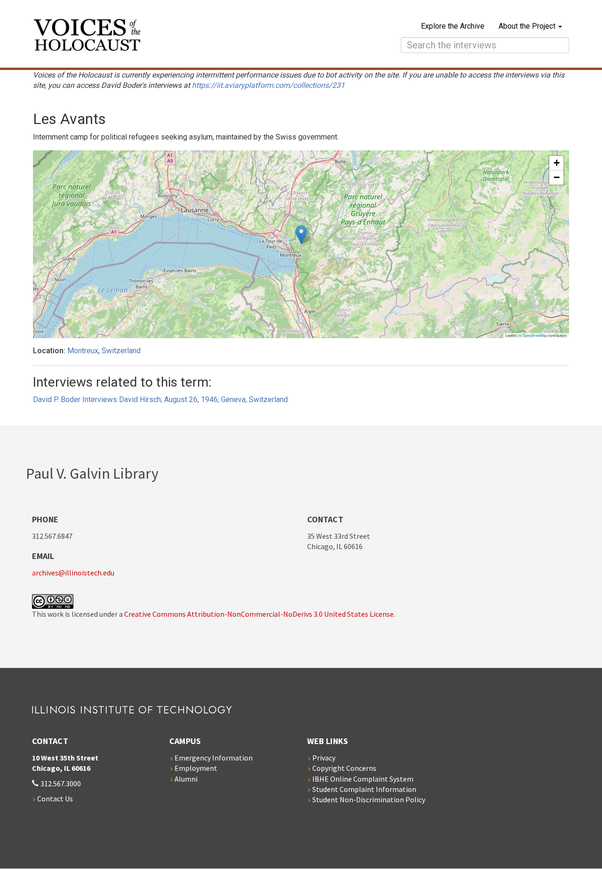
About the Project (528, 26)
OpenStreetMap (535, 335)
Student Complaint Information (364, 789)
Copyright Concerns (344, 768)
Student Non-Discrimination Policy (368, 799)
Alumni (186, 779)
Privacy (323, 757)
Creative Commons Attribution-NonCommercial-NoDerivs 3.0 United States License (259, 614)
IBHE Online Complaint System (362, 779)
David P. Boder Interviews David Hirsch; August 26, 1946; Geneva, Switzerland (160, 399)
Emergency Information (213, 757)
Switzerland (121, 350)
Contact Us (55, 798)
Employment (195, 768)
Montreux (82, 350)
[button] (301, 234)
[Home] (170, 36)
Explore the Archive (452, 26)
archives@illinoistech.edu (73, 572)
